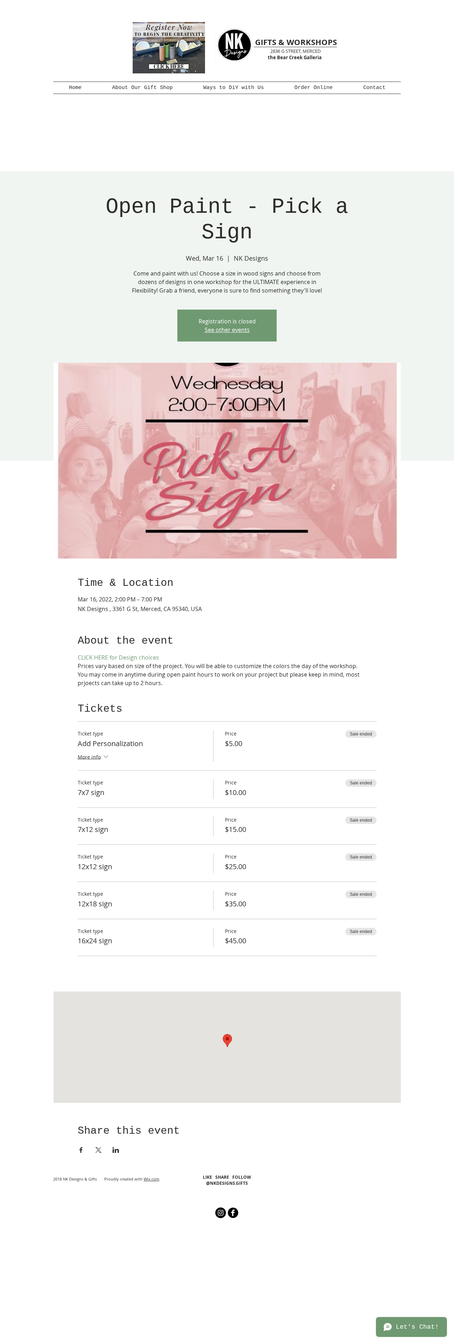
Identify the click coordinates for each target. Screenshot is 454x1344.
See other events (227, 330)
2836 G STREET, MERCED (295, 51)
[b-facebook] (233, 1212)
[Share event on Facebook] (81, 1150)
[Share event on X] (98, 1150)
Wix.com (151, 1179)
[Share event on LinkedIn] (115, 1150)
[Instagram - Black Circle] (220, 1212)
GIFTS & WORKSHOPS (296, 42)
